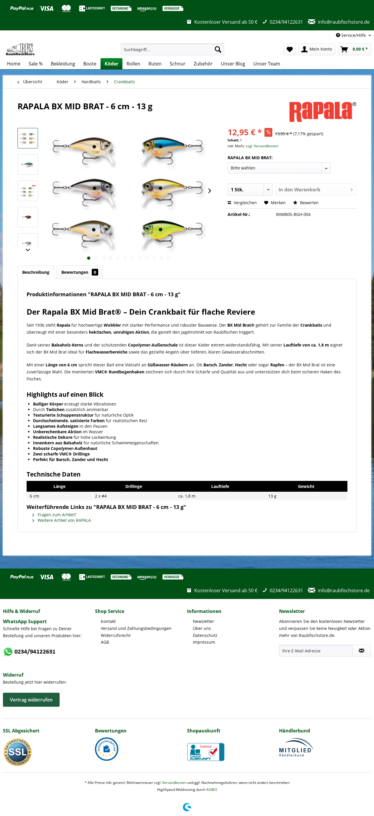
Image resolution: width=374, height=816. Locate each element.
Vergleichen (245, 202)
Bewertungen (78, 272)
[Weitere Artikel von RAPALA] (322, 112)
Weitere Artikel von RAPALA (64, 520)
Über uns (202, 628)
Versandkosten (174, 782)
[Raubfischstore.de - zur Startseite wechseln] (20, 49)
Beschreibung (35, 272)
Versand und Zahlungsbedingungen (136, 628)
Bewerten (309, 202)
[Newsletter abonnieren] (361, 650)
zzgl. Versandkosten (262, 145)
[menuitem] (172, 49)
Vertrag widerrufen (31, 700)
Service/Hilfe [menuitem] (353, 35)
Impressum (204, 642)
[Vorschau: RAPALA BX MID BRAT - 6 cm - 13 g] (28, 138)
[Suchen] (218, 49)
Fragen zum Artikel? (56, 514)
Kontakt (108, 621)
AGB (105, 642)
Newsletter (203, 621)
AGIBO (211, 789)
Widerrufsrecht (116, 635)
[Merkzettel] (289, 49)
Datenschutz (205, 635)
